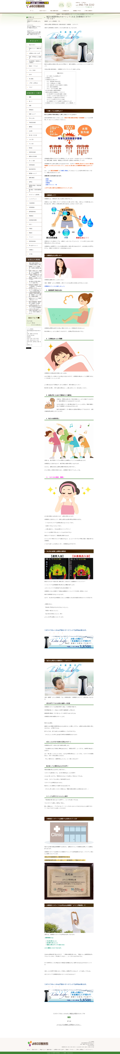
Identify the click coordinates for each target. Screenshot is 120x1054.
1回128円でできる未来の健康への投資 (56, 94)
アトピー (31, 237)
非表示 (61, 73)
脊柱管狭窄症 (32, 169)
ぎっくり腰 (32, 160)
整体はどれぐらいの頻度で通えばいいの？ (35, 299)
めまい (30, 224)
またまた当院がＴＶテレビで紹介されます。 (34, 27)
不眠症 (30, 228)
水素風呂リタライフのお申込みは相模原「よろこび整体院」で (60, 103)
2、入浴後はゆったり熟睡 (53, 83)
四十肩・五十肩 (33, 135)
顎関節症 (31, 109)
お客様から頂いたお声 (65, 11)
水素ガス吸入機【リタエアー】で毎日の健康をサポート (35, 312)
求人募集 (31, 78)
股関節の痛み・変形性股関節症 (35, 186)
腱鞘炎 (30, 126)
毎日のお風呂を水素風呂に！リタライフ (55, 92)
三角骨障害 (32, 203)
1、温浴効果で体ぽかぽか (53, 81)
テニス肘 (31, 143)
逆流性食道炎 (32, 241)
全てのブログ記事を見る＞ (36, 324)
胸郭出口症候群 (33, 156)
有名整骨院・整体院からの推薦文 (35, 62)
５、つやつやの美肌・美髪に (54, 88)
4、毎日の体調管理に (52, 86)
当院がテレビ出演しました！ (34, 22)
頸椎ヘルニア (32, 114)
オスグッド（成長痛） (34, 194)
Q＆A (30, 74)
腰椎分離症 (32, 177)
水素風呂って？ (49, 77)
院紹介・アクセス (77, 11)
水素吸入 (31, 249)
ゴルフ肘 (31, 139)
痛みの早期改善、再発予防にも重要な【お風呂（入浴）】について (35, 303)
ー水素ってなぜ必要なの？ (54, 76)
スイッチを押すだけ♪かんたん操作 (56, 99)
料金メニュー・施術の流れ (54, 11)
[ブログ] (34, 319)
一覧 (40, 37)
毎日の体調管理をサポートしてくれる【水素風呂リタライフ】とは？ (35, 308)
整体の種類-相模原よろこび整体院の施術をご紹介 (35, 264)
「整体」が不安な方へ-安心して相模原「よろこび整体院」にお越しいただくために (35, 277)
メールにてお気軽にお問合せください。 (69, 1024)
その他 (30, 254)
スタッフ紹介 (32, 70)
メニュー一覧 (30, 323)
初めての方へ (43, 11)
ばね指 (30, 131)
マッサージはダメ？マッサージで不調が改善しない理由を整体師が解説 (35, 291)
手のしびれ (32, 118)
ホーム (31, 11)
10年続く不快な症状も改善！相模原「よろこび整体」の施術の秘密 (35, 295)
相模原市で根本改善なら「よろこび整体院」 (60, 1052)
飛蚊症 (30, 232)
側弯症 (30, 181)
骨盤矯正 (31, 215)
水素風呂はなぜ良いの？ (51, 79)
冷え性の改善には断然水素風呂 (53, 90)
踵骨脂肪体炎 (32, 211)
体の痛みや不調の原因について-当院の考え (35, 282)
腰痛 (30, 97)
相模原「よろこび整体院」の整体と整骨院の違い (35, 268)
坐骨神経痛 (32, 165)
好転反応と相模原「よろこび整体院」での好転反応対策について (35, 286)
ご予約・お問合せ (88, 11)
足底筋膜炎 (32, 207)
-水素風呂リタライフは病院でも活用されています (59, 101)
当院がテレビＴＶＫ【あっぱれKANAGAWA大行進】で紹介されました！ (34, 33)
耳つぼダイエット (33, 245)
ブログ (30, 87)
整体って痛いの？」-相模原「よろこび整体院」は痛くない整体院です (35, 272)
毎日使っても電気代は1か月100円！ (56, 97)
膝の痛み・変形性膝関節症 (35, 190)
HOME (58, 14)
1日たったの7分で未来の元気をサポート (57, 95)
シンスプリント (33, 198)
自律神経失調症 (33, 220)
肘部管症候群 (32, 152)
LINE (69, 1017)
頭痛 (30, 105)
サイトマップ (88, 1049)
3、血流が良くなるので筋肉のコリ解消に (57, 85)
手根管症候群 (32, 122)
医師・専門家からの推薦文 (35, 57)
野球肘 (30, 148)
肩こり (30, 101)
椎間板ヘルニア (33, 173)
